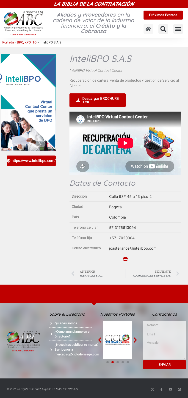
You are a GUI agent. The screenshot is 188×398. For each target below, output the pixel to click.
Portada (8, 42)
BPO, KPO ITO (27, 42)
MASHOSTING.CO (67, 389)
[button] (163, 29)
